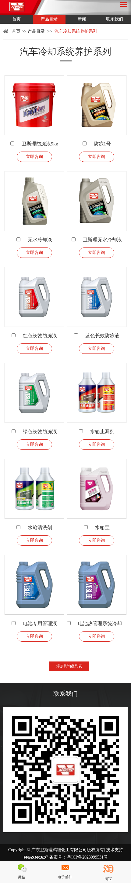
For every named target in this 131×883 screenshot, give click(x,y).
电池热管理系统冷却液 (102, 623)
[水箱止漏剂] (96, 393)
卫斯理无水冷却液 (102, 239)
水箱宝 (102, 527)
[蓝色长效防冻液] (96, 297)
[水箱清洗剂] (34, 489)
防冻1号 (102, 143)
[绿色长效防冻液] (34, 393)
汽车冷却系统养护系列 (76, 31)
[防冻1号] (96, 105)
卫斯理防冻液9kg (40, 143)
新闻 (82, 19)
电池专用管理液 (40, 623)
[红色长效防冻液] (34, 297)
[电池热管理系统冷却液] (96, 585)
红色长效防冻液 (40, 335)
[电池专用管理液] (34, 585)
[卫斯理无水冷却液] (96, 201)
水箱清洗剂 (40, 527)
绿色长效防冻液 (40, 431)
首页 (16, 19)
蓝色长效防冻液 (102, 335)
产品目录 (49, 19)
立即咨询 (34, 156)
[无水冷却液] (34, 201)
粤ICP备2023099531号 (87, 857)
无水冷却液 (40, 239)
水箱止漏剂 (102, 431)
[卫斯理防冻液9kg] (34, 105)
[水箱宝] (96, 489)
